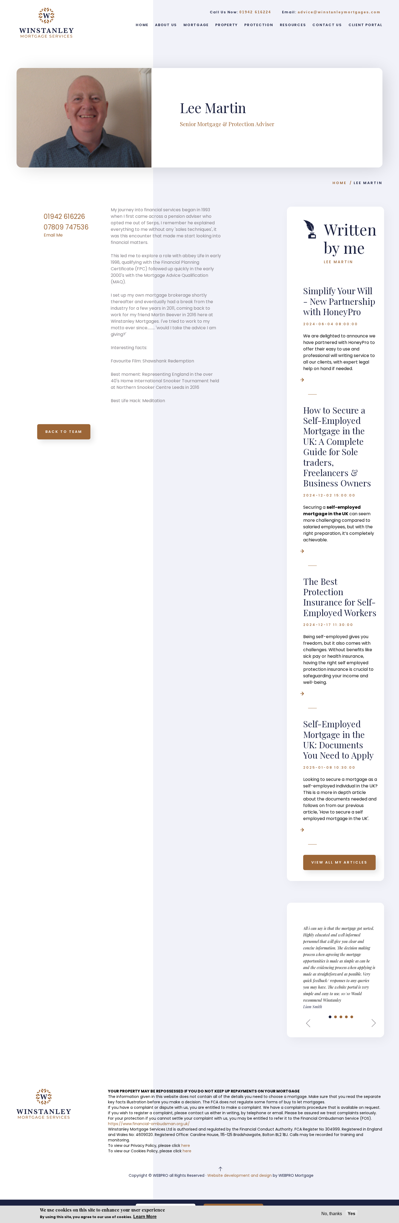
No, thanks (331, 1213)
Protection (258, 24)
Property (226, 24)
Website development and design (239, 1175)
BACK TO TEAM (63, 431)
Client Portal (365, 24)
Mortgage (196, 24)
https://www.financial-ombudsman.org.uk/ (149, 1123)
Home (142, 24)
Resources (293, 24)
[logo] (46, 22)
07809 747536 (66, 227)
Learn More (145, 1216)
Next (371, 1023)
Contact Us (327, 24)
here (185, 1145)
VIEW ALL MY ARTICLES (339, 862)
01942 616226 (64, 216)
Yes (351, 1213)
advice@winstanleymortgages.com (339, 12)
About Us (166, 24)
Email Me (53, 235)
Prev (310, 1023)
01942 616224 (255, 12)
